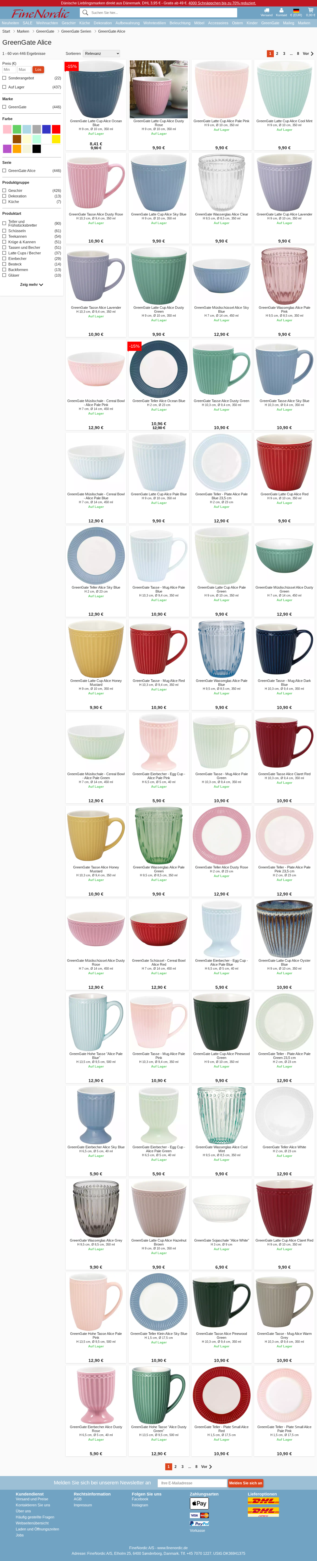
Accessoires (218, 23)
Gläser (34, 275)
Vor (306, 54)
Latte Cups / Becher (34, 253)
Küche (84, 23)
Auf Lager (34, 87)
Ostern (237, 23)
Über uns (23, 1511)
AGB (78, 1499)
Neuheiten (10, 23)
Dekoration (103, 23)
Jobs (20, 1535)
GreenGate (270, 23)
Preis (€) (9, 64)
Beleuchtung (180, 23)
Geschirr (69, 23)
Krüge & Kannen (34, 242)
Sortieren (73, 54)
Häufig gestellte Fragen (35, 1517)
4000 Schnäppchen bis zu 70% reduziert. (222, 3)
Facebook (140, 1499)
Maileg (288, 23)
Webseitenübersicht (32, 1523)
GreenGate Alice (34, 171)
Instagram (140, 1505)
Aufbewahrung (128, 23)
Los (38, 70)
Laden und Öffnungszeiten (37, 1529)
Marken (304, 23)
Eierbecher (34, 259)
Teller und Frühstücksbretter (34, 223)
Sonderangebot (34, 78)
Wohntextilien (154, 23)
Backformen (34, 270)
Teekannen (34, 236)
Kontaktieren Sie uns (33, 1505)
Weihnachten (47, 23)
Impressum (83, 1505)
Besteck (34, 264)
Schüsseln (34, 231)
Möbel (199, 23)
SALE (27, 23)
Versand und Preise (32, 1499)
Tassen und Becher (34, 248)
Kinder (252, 23)
